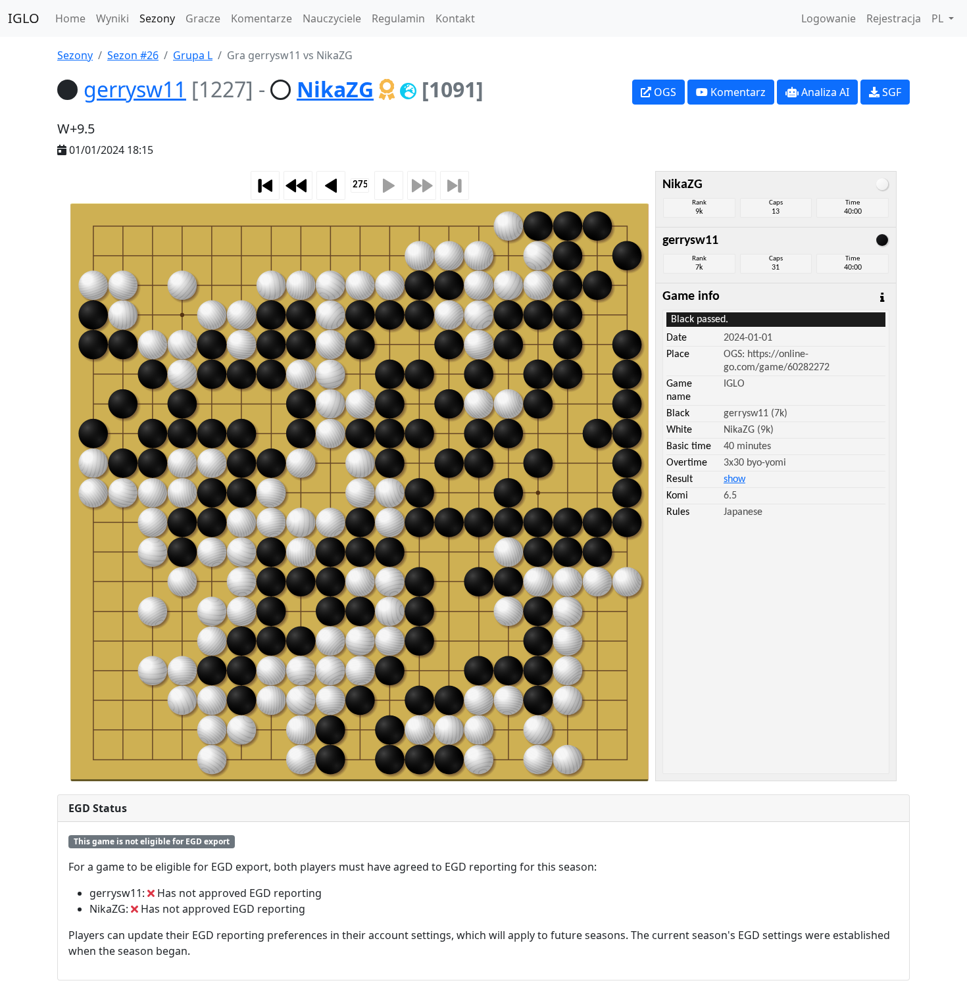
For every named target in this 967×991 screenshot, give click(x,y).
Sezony (157, 18)
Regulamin (398, 18)
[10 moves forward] (421, 185)
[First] (265, 185)
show (734, 479)
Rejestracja (893, 18)
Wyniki (112, 18)
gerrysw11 (135, 89)
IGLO (23, 18)
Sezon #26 (133, 55)
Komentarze (261, 18)
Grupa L (192, 55)
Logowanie (828, 18)
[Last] (454, 185)
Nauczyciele (332, 18)
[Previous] (330, 185)
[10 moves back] (298, 185)
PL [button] (938, 18)
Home (70, 18)
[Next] (388, 185)
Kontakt (455, 18)
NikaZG (335, 89)
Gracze (203, 18)
